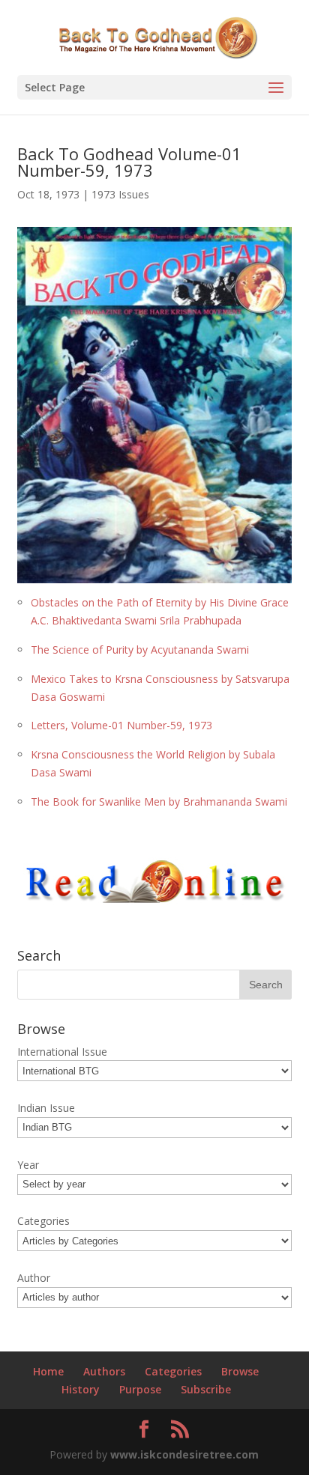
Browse (240, 1371)
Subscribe (206, 1389)
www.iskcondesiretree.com (184, 1454)
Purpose (140, 1389)
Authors (104, 1371)
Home (48, 1371)
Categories (173, 1371)
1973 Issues (120, 194)
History (81, 1389)
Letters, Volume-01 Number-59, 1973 (121, 725)
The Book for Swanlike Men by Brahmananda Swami (159, 801)
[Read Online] (154, 900)
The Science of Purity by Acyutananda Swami (140, 649)
